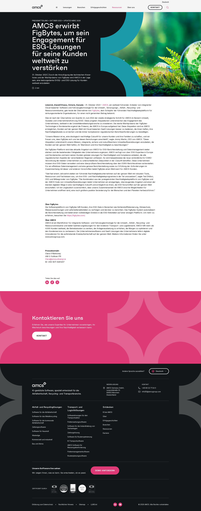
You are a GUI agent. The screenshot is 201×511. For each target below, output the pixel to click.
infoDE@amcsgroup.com (151, 392)
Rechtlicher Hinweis (66, 504)
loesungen (67, 7)
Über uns (131, 7)
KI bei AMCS (107, 412)
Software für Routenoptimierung (79, 437)
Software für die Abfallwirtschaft (44, 412)
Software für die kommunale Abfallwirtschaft (43, 422)
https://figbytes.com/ (76, 215)
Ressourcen (117, 7)
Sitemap (82, 504)
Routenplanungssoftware (77, 456)
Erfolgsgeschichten (99, 7)
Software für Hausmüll (40, 431)
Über (105, 416)
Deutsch (165, 2)
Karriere (106, 433)
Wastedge (36, 435)
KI (56, 7)
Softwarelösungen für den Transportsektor (77, 416)
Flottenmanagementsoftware (78, 452)
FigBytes (95, 110)
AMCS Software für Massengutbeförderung (76, 446)
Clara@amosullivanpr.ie (55, 259)
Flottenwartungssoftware (76, 422)
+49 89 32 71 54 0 (149, 388)
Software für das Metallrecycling (44, 416)
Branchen (81, 7)
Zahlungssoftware (39, 427)
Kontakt (155, 7)
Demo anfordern (105, 470)
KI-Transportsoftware (75, 441)
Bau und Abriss (38, 444)
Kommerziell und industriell (42, 440)
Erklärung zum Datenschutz (42, 504)
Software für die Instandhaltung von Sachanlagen (81, 427)
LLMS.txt (94, 504)
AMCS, (105, 105)
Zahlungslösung (73, 433)
